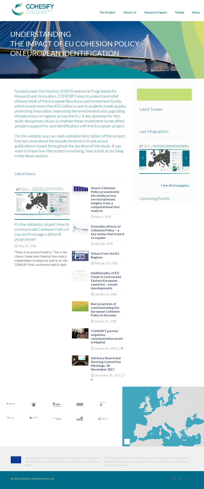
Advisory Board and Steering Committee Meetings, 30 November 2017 (106, 363)
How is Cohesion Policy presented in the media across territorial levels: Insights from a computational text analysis (105, 199)
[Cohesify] (33, 10)
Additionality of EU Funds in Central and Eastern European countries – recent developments (106, 280)
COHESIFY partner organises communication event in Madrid (107, 336)
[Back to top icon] (189, 479)
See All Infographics (176, 185)
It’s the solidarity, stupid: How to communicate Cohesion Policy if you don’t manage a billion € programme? (42, 232)
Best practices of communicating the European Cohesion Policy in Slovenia (105, 309)
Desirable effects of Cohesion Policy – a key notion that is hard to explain (107, 232)
